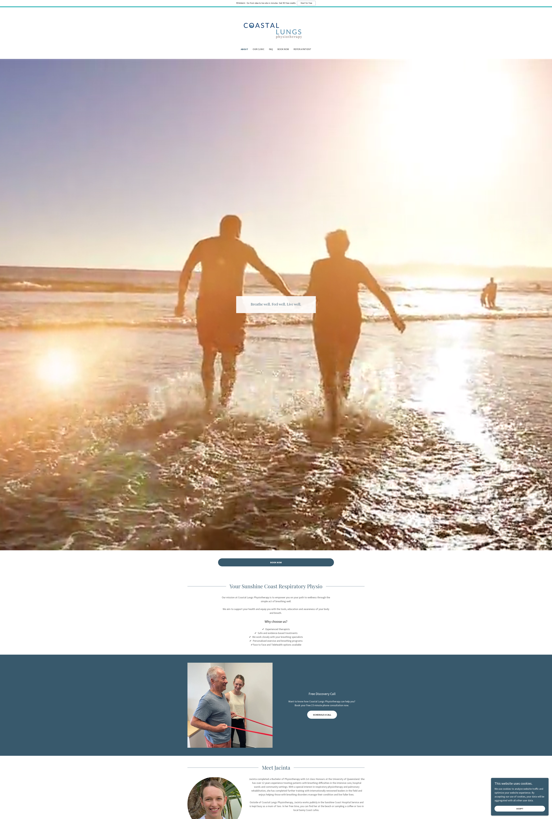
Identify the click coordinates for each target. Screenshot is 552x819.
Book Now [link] (283, 49)
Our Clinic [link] (258, 49)
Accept (519, 808)
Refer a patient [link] (302, 49)
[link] (276, 29)
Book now (276, 562)
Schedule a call (322, 714)
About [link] (244, 49)
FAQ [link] (271, 49)
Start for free (306, 3)
